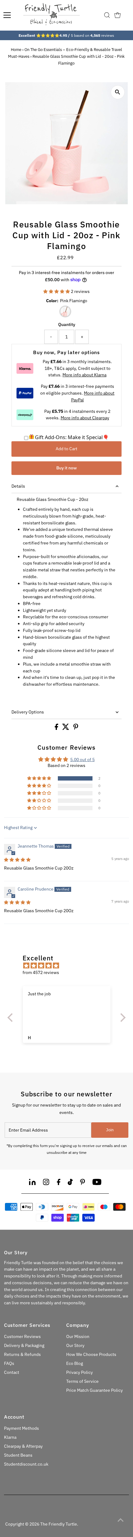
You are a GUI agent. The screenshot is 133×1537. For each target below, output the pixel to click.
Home (16, 49)
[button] (57, 291)
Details (18, 486)
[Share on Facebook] (57, 728)
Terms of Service (82, 1381)
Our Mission (77, 1336)
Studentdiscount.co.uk (26, 1464)
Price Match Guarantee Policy (94, 1390)
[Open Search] (107, 15)
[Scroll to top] (120, 1520)
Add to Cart (66, 448)
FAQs (9, 1363)
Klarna (10, 1437)
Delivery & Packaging (24, 1345)
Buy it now (66, 468)
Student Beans (18, 1455)
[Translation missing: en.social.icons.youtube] (96, 1183)
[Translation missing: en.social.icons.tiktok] (70, 1183)
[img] (17, 859)
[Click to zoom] (118, 92)
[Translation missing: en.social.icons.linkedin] (32, 1183)
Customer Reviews (22, 1336)
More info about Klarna (84, 375)
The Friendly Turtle (58, 1524)
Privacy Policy (79, 1372)
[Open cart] (117, 15)
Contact (11, 1372)
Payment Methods (21, 1428)
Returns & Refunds (22, 1354)
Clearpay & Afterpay (23, 1446)
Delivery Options (27, 712)
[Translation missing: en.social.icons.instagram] (46, 1183)
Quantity (66, 324)
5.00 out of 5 (82, 759)
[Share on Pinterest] (75, 728)
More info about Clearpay (85, 418)
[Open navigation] (7, 15)
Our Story (75, 1345)
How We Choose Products (91, 1354)
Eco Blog (74, 1363)
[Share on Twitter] (66, 728)
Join (110, 1130)
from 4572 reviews (41, 972)
